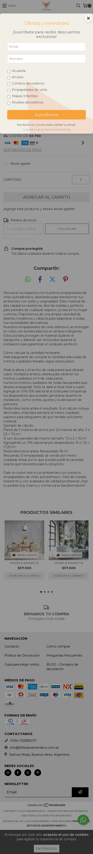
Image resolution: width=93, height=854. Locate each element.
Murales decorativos (27, 102)
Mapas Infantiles (25, 96)
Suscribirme (46, 114)
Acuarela (19, 71)
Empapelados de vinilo (29, 90)
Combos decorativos (28, 83)
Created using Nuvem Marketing (46, 129)
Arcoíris (17, 77)
